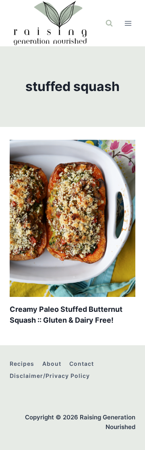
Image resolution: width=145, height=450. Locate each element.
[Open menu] (127, 23)
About (51, 363)
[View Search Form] (109, 23)
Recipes (22, 363)
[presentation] (72, 218)
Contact (81, 363)
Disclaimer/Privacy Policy (50, 375)
